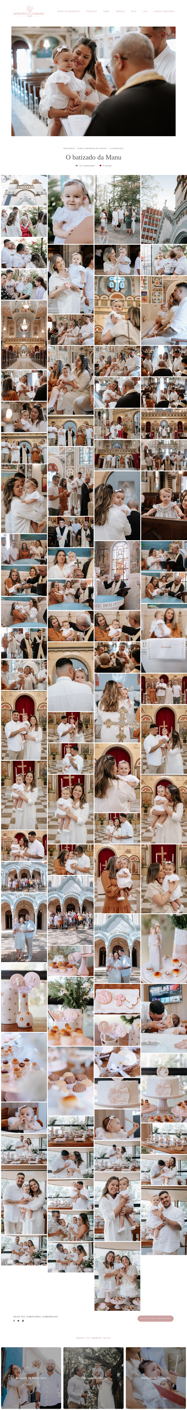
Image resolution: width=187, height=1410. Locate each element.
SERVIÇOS (120, 11)
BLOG (133, 11)
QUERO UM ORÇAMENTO (68, 11)
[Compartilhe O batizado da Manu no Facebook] (14, 1321)
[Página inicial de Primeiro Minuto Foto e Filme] (29, 11)
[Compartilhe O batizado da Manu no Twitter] (18, 1321)
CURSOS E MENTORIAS (164, 11)
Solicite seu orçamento (155, 1318)
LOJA (145, 11)
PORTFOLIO (91, 11)
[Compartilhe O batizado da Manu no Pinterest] (23, 1321)
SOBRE (106, 11)
